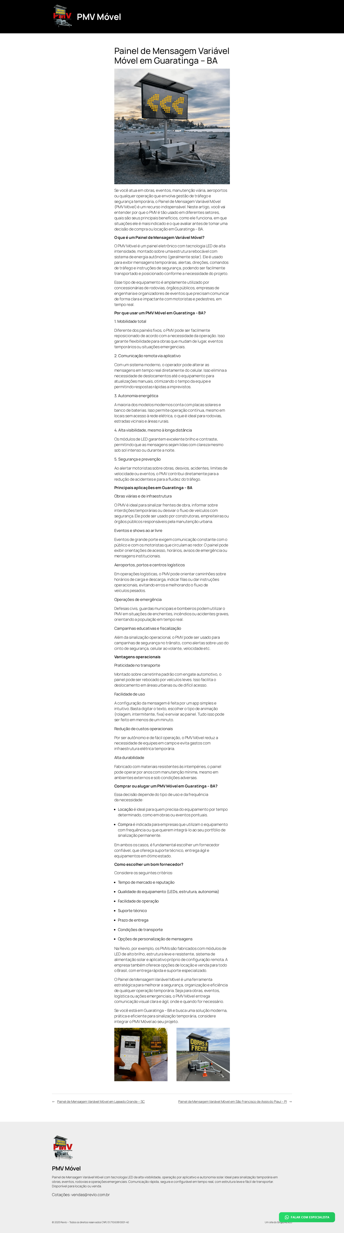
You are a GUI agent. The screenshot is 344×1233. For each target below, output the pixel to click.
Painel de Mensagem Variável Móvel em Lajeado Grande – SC (101, 1101)
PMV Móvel (99, 16)
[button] (307, 1217)
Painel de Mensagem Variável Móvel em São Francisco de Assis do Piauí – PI (232, 1101)
